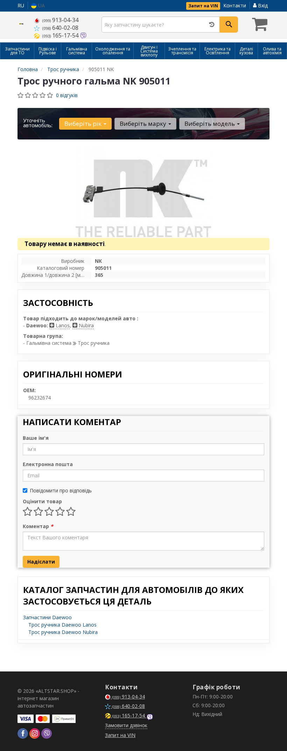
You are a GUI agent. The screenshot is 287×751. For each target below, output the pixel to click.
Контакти (234, 5)
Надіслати (41, 561)
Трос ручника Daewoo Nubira (63, 632)
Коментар (38, 526)
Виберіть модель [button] (210, 124)
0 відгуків (67, 95)
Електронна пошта (48, 464)
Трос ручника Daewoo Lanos (62, 624)
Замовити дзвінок (126, 725)
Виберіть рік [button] (83, 124)
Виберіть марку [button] (144, 124)
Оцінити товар (42, 501)
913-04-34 (60, 20)
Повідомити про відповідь (61, 490)
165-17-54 (61, 35)
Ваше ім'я (36, 438)
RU (21, 5)
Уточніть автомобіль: (37, 123)
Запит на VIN (203, 6)
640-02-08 (60, 28)
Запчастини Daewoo (47, 617)
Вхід (262, 5)
